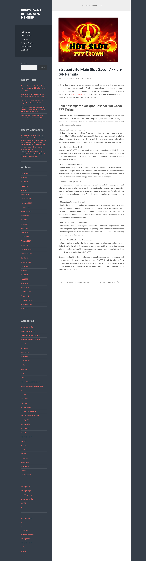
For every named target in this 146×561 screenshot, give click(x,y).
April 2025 (24, 232)
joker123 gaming (26, 495)
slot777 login (76, 94)
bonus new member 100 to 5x (30, 339)
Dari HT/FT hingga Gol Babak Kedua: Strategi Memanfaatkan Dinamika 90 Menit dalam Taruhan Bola (33, 109)
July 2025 (24, 220)
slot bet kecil (25, 399)
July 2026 (24, 177)
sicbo (22, 373)
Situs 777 (24, 378)
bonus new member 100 (28, 331)
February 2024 (26, 292)
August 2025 (25, 216)
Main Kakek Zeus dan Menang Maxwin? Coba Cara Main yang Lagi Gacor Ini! (33, 147)
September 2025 (26, 211)
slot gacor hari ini (26, 437)
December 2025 (26, 199)
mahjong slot (25, 352)
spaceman (24, 458)
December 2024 (26, 249)
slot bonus (24, 403)
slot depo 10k (25, 420)
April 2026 (24, 190)
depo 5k (23, 551)
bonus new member (27, 327)
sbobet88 (24, 369)
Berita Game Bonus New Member (31, 14)
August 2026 (25, 173)
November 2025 (26, 203)
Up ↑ (122, 282)
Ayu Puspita (25, 145)
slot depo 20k (25, 424)
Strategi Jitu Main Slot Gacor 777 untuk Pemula (90, 71)
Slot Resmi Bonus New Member (31, 135)
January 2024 (25, 296)
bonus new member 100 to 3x (30, 335)
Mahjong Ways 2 (27, 43)
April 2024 (24, 283)
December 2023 (26, 300)
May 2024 (24, 279)
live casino (24, 348)
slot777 (23, 445)
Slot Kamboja (26, 46)
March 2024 (25, 287)
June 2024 (24, 275)
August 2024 (25, 266)
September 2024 (26, 262)
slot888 (23, 454)
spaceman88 (25, 462)
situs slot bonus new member (30, 382)
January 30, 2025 (65, 78)
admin (77, 78)
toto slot (24, 470)
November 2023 (26, 304)
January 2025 (25, 245)
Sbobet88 (24, 39)
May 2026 (24, 186)
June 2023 (24, 308)
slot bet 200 (25, 394)
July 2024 (24, 270)
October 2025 (25, 207)
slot (22, 390)
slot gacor (24, 432)
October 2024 (25, 258)
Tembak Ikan (25, 466)
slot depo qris (25, 539)
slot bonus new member (28, 411)
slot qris (23, 441)
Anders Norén (113, 282)
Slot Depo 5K (25, 428)
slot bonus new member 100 (30, 416)
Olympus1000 (25, 361)
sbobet (23, 365)
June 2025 (24, 224)
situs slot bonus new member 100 (32, 386)
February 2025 (26, 241)
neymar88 (24, 356)
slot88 (23, 449)
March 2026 (25, 194)
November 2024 (26, 254)
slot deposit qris (26, 491)
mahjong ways (26, 32)
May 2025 (24, 228)
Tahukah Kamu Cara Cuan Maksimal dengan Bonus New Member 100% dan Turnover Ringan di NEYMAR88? (33, 140)
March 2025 (25, 237)
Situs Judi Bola (26, 36)
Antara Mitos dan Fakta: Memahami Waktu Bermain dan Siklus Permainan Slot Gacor (33, 88)
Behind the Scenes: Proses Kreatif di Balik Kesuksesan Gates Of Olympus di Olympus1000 (33, 154)
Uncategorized (26, 475)
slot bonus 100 (26, 407)
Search (24, 63)
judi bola (23, 344)
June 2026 (24, 182)
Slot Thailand (25, 50)
